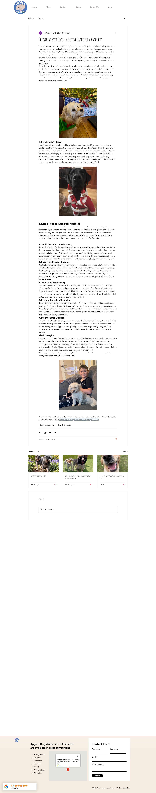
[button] (125, 18)
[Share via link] (55, 433)
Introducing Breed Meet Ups (38, 476)
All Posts (31, 18)
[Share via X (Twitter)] (45, 433)
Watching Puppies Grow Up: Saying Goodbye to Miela (112, 477)
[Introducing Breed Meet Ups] (43, 463)
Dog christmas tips (64, 425)
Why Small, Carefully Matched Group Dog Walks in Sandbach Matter (77, 477)
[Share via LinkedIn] (50, 433)
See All (125, 451)
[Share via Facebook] (40, 433)
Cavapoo (41, 18)
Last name (114, 749)
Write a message (98, 764)
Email (94, 757)
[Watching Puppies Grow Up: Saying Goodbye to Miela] (112, 463)
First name (96, 749)
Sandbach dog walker (47, 425)
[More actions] (116, 33)
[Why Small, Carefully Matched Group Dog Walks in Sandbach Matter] (78, 463)
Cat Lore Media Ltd (123, 788)
